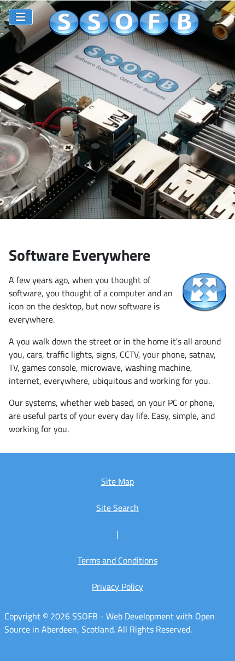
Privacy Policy (117, 586)
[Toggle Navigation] (21, 17)
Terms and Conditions (117, 560)
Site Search (117, 507)
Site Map (117, 481)
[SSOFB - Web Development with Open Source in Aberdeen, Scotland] (124, 23)
